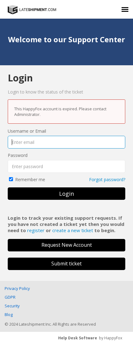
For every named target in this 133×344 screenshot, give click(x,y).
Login (66, 193)
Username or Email (27, 131)
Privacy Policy (17, 288)
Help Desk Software (77, 338)
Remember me (30, 179)
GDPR (10, 297)
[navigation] (125, 9)
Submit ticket (66, 263)
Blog (9, 314)
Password (18, 155)
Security (12, 306)
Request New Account (66, 244)
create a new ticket (72, 230)
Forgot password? (107, 179)
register (36, 230)
